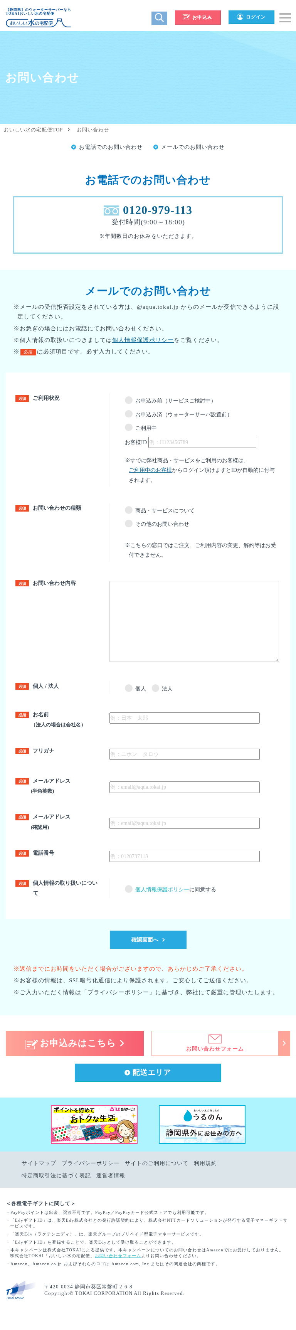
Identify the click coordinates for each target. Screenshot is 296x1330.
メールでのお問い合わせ (193, 147)
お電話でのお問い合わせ (111, 147)
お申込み (202, 17)
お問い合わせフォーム (118, 1255)
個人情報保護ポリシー (143, 340)
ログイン (256, 17)
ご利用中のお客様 (150, 470)
